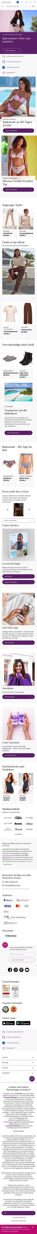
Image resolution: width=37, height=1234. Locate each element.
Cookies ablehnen (13, 1126)
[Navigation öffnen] (2, 6)
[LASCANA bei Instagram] (16, 970)
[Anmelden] (26, 2)
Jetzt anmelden (18, 960)
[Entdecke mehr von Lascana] (7, 817)
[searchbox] (18, 6)
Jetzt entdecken (11, 131)
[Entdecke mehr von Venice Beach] (7, 829)
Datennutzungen (11, 1097)
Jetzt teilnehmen (13, 433)
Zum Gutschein (10, 755)
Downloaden (9, 643)
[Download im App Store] (8, 1023)
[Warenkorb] (35, 2)
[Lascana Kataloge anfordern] (18, 545)
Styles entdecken (11, 582)
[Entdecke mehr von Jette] (7, 823)
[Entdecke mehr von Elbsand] (18, 834)
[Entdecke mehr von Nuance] (18, 829)
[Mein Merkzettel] (30, 2)
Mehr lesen (8, 864)
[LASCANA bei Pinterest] (21, 970)
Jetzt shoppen (10, 50)
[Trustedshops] (5, 1009)
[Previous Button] (8, 509)
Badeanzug (6, 857)
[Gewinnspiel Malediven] (18, 392)
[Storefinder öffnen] (22, 2)
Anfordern (8, 576)
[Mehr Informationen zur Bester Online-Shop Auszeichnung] (6, 991)
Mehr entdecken (11, 520)
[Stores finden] (18, 669)
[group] (18, 509)
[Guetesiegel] (13, 1009)
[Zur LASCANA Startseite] (6, 2)
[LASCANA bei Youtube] (27, 970)
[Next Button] (29, 509)
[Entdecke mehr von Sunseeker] (29, 818)
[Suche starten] (33, 6)
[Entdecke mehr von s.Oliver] (29, 823)
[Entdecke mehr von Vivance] (29, 829)
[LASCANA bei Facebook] (10, 970)
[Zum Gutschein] (18, 724)
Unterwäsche (7, 855)
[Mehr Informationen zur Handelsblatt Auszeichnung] (15, 991)
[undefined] (32, 223)
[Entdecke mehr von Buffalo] (18, 818)
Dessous (25, 853)
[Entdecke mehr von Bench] (18, 824)
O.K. (5, 1213)
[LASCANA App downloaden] (18, 609)
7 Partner (18, 1094)
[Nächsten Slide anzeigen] (32, 298)
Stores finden (9, 697)
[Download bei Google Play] (23, 1023)
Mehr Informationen (19, 1221)
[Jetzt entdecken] (18, 99)
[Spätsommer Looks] (18, 21)
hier (11, 1124)
